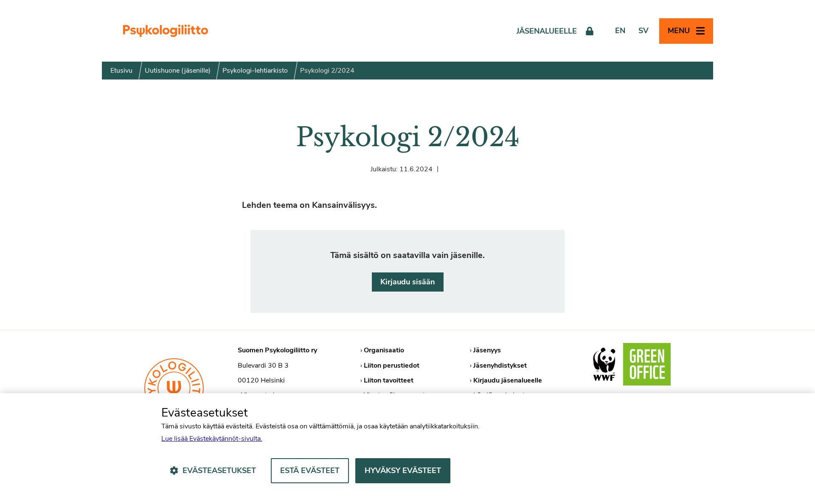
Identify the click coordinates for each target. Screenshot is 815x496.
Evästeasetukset (219, 470)
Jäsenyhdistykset (500, 365)
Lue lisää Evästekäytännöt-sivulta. (211, 438)
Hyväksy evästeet (403, 470)
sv (643, 31)
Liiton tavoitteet (388, 380)
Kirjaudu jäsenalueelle (507, 380)
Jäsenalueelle (547, 31)
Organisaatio (384, 350)
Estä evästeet (310, 470)
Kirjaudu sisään (407, 282)
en (620, 31)
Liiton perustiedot (391, 365)
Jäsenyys (487, 350)
